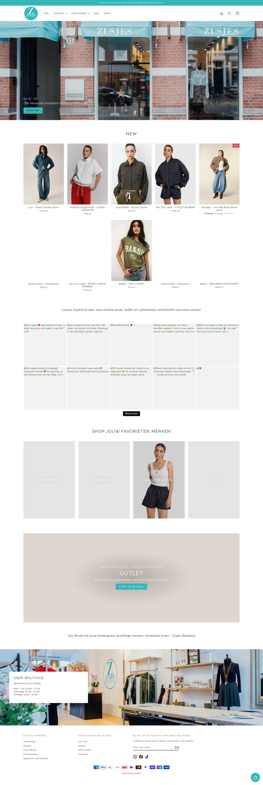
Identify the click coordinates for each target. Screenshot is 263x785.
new (46, 13)
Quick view (43, 201)
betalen (27, 746)
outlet (107, 13)
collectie (59, 13)
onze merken (79, 13)
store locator (85, 750)
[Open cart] (255, 777)
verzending (29, 741)
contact (82, 746)
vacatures (83, 754)
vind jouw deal (131, 586)
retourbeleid (30, 750)
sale (96, 13)
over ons (82, 741)
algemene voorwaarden (35, 758)
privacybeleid (30, 754)
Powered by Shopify (131, 773)
